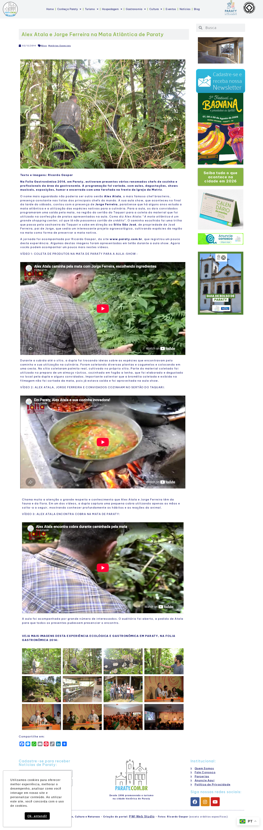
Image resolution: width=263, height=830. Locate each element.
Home (50, 9)
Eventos (171, 9)
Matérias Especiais (59, 45)
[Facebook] (195, 801)
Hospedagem (110, 9)
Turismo (90, 9)
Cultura (154, 9)
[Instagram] (205, 801)
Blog (197, 9)
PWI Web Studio (142, 816)
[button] (202, 128)
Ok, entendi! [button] (37, 816)
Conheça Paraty (67, 9)
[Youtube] (215, 801)
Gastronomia (134, 9)
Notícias (185, 9)
